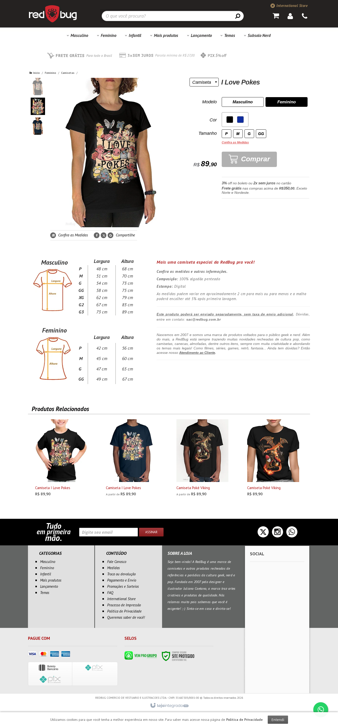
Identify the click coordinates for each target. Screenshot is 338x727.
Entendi (277, 719)
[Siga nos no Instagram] (277, 533)
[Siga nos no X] (263, 533)
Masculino (47, 561)
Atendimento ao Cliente (197, 353)
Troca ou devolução (121, 574)
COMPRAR (65, 492)
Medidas (113, 567)
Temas (44, 592)
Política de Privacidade (124, 611)
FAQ (110, 592)
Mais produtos (50, 580)
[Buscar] (238, 16)
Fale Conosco (116, 561)
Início (36, 73)
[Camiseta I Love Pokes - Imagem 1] (38, 86)
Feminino (50, 73)
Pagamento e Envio (121, 580)
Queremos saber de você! (126, 617)
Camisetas (67, 73)
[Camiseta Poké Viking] (202, 459)
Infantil (45, 574)
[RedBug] (52, 13)
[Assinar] (151, 532)
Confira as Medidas (72, 234)
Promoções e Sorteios (123, 586)
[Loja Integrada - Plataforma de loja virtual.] (169, 705)
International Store (291, 5)
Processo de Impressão (124, 605)
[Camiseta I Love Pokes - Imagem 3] (38, 126)
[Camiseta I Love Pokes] (61, 459)
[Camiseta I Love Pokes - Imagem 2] (38, 106)
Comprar (254, 159)
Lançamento (49, 586)
